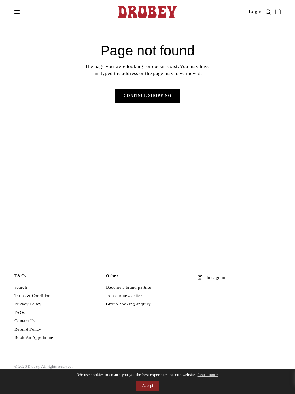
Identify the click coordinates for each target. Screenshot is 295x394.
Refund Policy (27, 329)
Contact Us (24, 320)
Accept (147, 385)
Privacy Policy (28, 304)
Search (20, 287)
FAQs (19, 312)
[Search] (268, 12)
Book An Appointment (35, 337)
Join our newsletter (124, 295)
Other (112, 276)
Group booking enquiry (128, 304)
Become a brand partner (128, 287)
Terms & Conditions (33, 295)
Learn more (208, 375)
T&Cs (20, 276)
